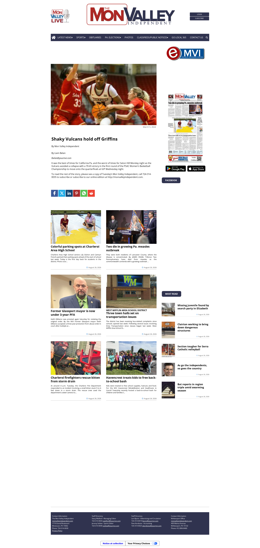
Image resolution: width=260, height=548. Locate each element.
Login (199, 14)
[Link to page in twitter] (61, 193)
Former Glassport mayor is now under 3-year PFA (73, 313)
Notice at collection (113, 543)
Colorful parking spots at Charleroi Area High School (75, 248)
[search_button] (206, 37)
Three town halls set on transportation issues (122, 315)
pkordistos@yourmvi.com (151, 526)
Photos (129, 37)
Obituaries (95, 37)
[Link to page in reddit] (91, 193)
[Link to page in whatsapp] (83, 193)
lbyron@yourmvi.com (150, 521)
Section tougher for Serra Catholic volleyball (193, 348)
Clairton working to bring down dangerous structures (193, 327)
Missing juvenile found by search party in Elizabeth (193, 307)
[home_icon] (53, 37)
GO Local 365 (179, 37)
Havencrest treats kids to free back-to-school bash (131, 379)
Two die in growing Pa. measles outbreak (128, 248)
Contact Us (196, 37)
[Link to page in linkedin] (69, 193)
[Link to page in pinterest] (76, 193)
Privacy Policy (57, 531)
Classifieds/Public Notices (152, 37)
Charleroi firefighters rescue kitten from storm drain (75, 379)
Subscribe (199, 18)
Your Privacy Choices (139, 543)
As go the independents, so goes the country (192, 367)
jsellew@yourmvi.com (111, 526)
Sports (80, 37)
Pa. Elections (112, 37)
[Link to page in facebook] (54, 193)
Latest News (65, 37)
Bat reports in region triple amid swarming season (191, 387)
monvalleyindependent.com (62, 521)
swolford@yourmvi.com (112, 521)
